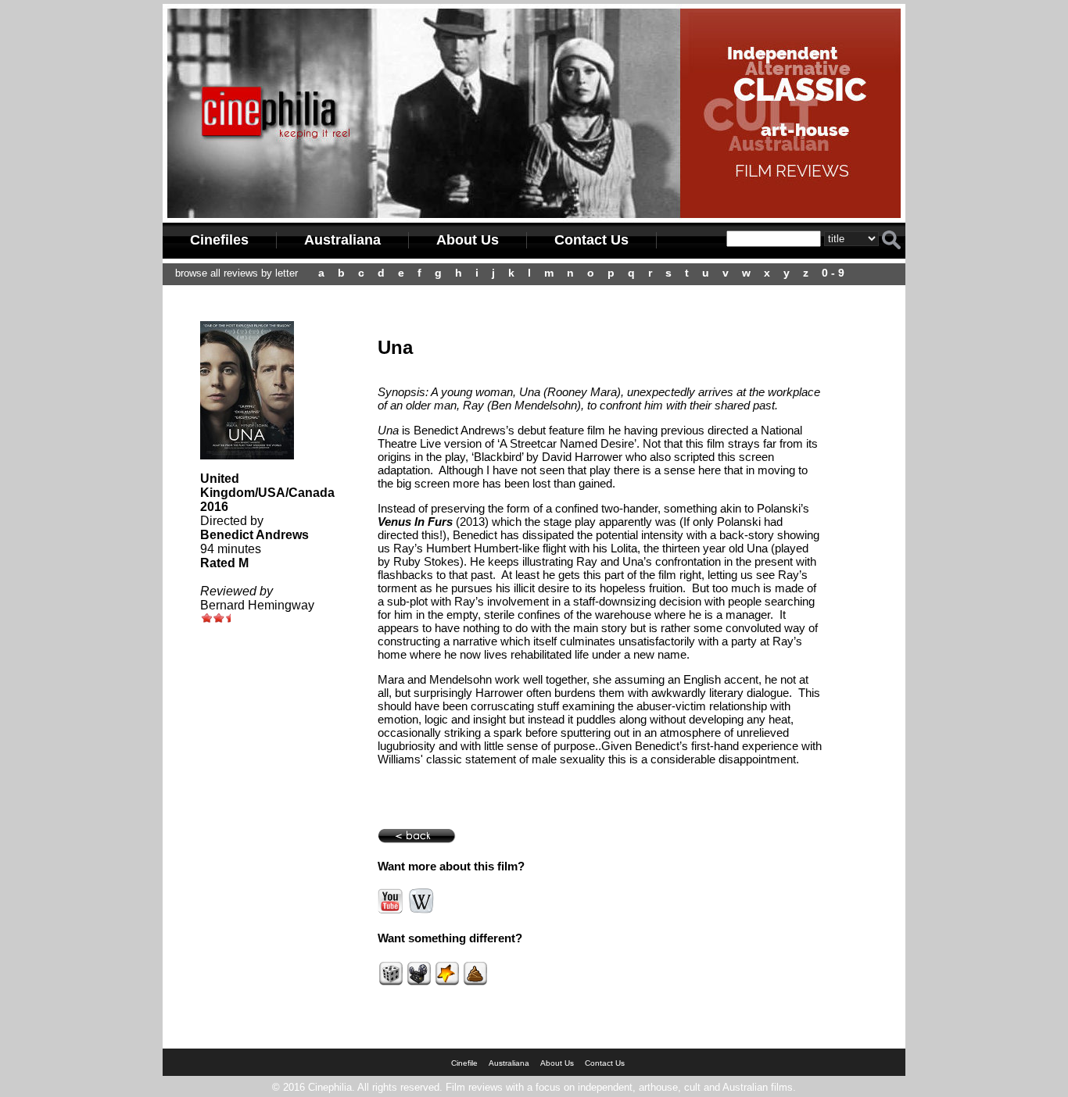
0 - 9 (833, 272)
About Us (467, 240)
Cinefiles (219, 240)
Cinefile (464, 1063)
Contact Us (591, 240)
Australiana (342, 240)
